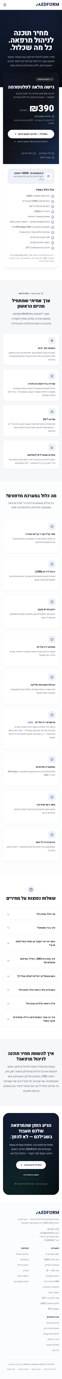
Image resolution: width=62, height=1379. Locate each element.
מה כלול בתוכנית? (45, 914)
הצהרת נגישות (23, 1369)
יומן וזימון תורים (52, 1254)
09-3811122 (53, 1229)
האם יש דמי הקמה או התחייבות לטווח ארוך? (35, 943)
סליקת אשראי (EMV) (49, 1303)
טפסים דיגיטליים (52, 1265)
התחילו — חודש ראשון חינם (32, 134)
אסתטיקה (24, 1259)
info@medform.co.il (49, 1233)
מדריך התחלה (53, 1339)
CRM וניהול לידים (51, 1281)
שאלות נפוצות (53, 1344)
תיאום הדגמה (23, 1276)
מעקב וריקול (53, 1292)
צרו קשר (55, 1350)
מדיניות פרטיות (49, 1369)
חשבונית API (53, 1309)
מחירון (26, 1270)
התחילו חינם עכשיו (33, 1165)
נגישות (9, 1369)
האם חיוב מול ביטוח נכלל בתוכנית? (37, 990)
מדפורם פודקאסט (51, 1333)
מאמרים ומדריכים (51, 1328)
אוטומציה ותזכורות (51, 1287)
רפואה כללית (23, 1265)
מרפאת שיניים (22, 1254)
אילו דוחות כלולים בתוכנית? (40, 1003)
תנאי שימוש (36, 1369)
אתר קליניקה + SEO (50, 1298)
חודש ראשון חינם (21, 1281)
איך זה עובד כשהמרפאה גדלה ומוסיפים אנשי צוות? (34, 1019)
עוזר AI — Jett (52, 1270)
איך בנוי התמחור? (46, 928)
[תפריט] (5, 5)
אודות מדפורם (53, 1323)
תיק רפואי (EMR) (51, 1259)
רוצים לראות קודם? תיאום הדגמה (32, 141)
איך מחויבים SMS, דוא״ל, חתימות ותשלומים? (37, 960)
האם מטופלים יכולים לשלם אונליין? (36, 976)
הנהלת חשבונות (52, 1276)
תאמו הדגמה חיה (31, 1174)
